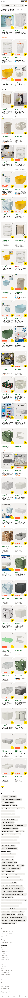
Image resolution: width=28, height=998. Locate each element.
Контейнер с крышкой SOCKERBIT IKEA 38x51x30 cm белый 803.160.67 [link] (19, 626)
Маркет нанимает (5, 986)
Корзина (19, 996)
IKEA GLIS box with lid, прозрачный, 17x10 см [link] (19, 779)
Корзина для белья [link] (6, 216)
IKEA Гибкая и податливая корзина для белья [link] (7, 321)
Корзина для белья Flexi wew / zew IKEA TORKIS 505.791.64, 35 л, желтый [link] (20, 192)
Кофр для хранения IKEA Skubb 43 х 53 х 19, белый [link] (20, 423)
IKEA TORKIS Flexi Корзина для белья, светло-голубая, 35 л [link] (19, 321)
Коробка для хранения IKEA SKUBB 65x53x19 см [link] (20, 523)
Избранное (14, 996)
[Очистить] (22, 5)
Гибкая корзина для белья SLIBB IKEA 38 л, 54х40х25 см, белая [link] (7, 165)
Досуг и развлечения (5, 947)
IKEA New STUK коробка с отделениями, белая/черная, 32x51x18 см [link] (7, 678)
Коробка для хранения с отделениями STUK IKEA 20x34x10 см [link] (20, 753)
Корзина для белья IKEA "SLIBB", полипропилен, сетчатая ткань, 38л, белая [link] (20, 138)
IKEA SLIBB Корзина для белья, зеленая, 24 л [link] (20, 575)
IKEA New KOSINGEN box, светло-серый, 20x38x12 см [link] (20, 548)
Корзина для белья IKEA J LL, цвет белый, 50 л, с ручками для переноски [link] (20, 112)
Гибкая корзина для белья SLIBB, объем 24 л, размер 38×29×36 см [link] (7, 523)
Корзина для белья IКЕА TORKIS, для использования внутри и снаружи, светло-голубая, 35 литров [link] (7, 294)
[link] (9, 796)
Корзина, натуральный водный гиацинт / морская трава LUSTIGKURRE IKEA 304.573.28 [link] (6, 548)
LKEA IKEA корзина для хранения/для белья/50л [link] (7, 138)
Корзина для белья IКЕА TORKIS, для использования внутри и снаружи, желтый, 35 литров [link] (7, 269)
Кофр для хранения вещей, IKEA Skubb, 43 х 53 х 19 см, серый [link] (7, 473)
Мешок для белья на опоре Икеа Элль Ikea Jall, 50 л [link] (20, 33)
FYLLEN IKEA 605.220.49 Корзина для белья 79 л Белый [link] (20, 269)
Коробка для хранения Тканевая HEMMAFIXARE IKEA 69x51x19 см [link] (7, 753)
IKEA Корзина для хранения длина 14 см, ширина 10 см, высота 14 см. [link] (20, 397)
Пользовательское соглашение (7, 982)
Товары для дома (5, 959)
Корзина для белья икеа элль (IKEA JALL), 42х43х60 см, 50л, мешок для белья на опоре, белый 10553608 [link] (7, 33)
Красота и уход (4, 962)
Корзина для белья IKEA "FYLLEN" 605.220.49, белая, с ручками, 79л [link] (20, 165)
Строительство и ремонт (6, 976)
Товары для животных (6, 974)
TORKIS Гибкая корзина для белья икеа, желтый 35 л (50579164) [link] (7, 85)
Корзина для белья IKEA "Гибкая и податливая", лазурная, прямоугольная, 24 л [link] (7, 192)
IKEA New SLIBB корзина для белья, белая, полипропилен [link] (20, 371)
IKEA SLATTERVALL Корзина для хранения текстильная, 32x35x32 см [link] (7, 626)
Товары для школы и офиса (7, 970)
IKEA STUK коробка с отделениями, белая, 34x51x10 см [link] (6, 779)
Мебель (2, 949)
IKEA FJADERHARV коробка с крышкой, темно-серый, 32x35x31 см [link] (20, 600)
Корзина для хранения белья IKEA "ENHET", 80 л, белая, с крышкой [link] (7, 112)
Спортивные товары (5, 972)
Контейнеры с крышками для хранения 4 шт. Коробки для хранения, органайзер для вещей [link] (7, 423)
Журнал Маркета (5, 988)
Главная (3, 996)
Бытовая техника (5, 951)
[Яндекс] (11, 993)
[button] (26, 5)
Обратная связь (4, 984)
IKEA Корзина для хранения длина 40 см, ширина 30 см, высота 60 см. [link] (7, 371)
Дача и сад (3, 966)
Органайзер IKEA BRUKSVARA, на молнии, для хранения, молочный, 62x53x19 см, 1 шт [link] (7, 575)
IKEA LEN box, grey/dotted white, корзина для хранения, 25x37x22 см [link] (20, 703)
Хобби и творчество (5, 964)
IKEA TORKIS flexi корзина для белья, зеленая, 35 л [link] (7, 346)
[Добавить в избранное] (12, 14)
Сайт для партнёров (5, 936)
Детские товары (4, 977)
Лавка (8, 996)
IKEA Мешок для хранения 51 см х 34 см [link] (7, 498)
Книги (2, 968)
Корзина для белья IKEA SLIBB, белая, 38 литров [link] (20, 85)
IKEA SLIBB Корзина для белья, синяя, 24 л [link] (7, 600)
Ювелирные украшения (6, 979)
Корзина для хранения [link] (20, 472)
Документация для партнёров (7, 935)
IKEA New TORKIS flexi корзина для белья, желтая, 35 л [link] (19, 217)
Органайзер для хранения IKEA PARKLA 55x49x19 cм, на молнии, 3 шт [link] (20, 346)
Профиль (25, 996)
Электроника (4, 955)
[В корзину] (12, 27)
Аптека (2, 961)
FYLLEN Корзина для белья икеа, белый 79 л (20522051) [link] (7, 60)
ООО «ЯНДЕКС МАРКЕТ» (10, 991)
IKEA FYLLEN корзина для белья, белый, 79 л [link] (7, 242)
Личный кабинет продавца (7, 931)
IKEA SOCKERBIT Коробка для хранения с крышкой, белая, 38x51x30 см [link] (7, 728)
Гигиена (3, 953)
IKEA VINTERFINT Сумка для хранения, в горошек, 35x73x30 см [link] (7, 397)
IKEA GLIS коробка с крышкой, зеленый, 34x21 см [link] (7, 652)
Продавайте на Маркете (6, 933)
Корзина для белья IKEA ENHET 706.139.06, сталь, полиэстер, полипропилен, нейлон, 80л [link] (20, 242)
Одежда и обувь (4, 957)
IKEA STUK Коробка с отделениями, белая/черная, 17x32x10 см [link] (6, 703)
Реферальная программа (6, 942)
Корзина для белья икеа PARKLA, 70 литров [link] (20, 60)
